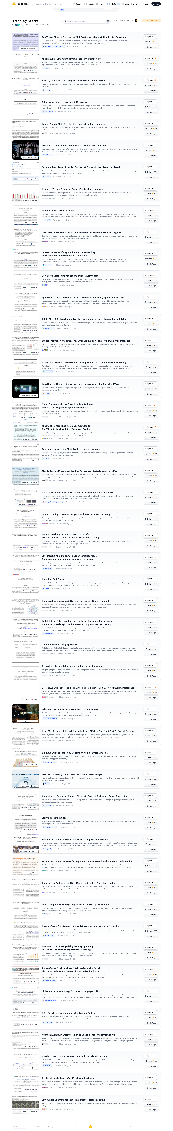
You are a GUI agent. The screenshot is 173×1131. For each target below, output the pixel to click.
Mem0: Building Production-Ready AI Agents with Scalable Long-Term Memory (82, 470)
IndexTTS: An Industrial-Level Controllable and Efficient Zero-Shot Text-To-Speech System (88, 731)
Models (78, 4)
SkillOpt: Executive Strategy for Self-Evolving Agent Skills (71, 991)
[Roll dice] (108, 21)
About (64, 1127)
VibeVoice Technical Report (55, 817)
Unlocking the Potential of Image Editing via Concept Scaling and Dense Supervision (85, 796)
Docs (127, 4)
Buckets (114, 4)
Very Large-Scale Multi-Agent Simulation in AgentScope (70, 275)
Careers (77, 1127)
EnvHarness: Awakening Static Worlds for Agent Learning (71, 449)
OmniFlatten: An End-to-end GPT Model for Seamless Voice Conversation (79, 882)
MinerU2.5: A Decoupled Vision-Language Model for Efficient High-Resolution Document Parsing (66, 427)
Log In (147, 4)
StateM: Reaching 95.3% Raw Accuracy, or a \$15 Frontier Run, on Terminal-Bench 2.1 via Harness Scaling (70, 536)
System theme (21, 1127)
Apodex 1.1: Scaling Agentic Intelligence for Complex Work (71, 58)
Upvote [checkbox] (151, 37)
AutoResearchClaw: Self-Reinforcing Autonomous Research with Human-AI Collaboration (87, 861)
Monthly (130, 20)
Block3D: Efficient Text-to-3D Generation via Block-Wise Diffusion (75, 752)
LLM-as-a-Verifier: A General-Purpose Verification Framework (73, 188)
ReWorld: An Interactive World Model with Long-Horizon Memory (75, 839)
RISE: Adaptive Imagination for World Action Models (68, 1012)
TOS (37, 1127)
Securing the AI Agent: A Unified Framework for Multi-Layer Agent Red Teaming (82, 167)
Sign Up (156, 4)
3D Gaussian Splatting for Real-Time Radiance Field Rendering (73, 1099)
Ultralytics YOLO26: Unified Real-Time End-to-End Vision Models (74, 1056)
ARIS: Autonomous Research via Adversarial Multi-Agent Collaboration (77, 492)
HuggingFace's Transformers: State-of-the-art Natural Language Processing (80, 926)
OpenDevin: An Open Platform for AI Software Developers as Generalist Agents (81, 232)
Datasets (90, 4)
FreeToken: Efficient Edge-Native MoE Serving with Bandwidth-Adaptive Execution (84, 37)
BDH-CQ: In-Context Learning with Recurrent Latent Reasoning (74, 80)
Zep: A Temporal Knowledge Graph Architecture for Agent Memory (75, 904)
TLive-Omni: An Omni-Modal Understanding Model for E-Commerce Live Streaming (84, 362)
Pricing (134, 4)
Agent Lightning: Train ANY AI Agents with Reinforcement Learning (76, 514)
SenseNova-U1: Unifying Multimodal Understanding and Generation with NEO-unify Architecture (68, 254)
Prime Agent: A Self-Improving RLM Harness (64, 102)
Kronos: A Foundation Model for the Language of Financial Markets (76, 600)
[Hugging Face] (90, 1126)
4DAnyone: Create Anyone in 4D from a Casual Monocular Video (74, 145)
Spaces (101, 4)
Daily (115, 20)
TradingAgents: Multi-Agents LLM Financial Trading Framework (74, 123)
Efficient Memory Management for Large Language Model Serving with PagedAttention (86, 340)
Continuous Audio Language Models (60, 644)
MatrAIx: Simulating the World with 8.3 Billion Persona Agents (73, 774)
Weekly (122, 20)
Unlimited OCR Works (53, 579)
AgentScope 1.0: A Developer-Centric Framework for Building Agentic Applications (83, 297)
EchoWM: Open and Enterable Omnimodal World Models (70, 709)
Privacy (50, 1127)
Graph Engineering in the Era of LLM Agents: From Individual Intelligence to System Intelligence (67, 406)
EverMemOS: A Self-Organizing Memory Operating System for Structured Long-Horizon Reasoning (67, 948)
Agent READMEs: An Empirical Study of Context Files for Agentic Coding (78, 1034)
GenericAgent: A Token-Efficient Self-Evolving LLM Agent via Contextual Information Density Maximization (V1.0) (71, 969)
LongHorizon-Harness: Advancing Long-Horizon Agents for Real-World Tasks (81, 383)
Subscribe (108, 10)
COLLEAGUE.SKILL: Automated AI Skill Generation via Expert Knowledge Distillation (84, 318)
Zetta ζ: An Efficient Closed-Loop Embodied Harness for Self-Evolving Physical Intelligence (88, 687)
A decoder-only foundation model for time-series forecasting (73, 666)
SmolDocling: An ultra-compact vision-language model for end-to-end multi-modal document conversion (69, 557)
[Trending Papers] (136, 20)
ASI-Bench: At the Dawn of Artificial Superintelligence (69, 1078)
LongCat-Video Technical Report (58, 210)
